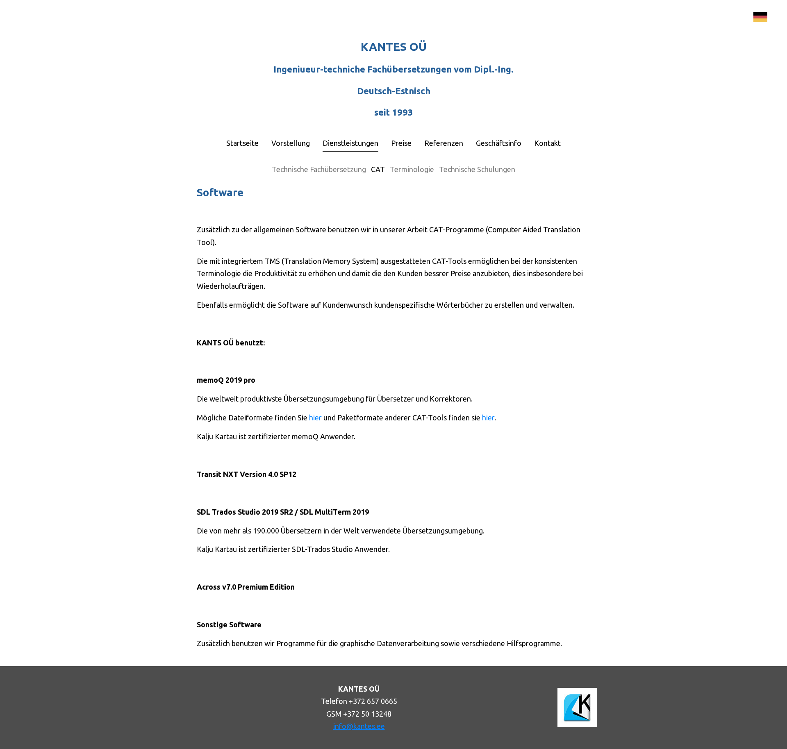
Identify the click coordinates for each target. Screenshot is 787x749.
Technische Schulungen (477, 169)
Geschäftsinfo (498, 143)
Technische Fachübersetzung (319, 169)
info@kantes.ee (359, 726)
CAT (378, 169)
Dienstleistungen (350, 143)
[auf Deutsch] (760, 17)
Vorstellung (290, 143)
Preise (401, 143)
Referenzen (443, 143)
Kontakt (547, 143)
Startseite (242, 143)
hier (315, 417)
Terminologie (412, 169)
